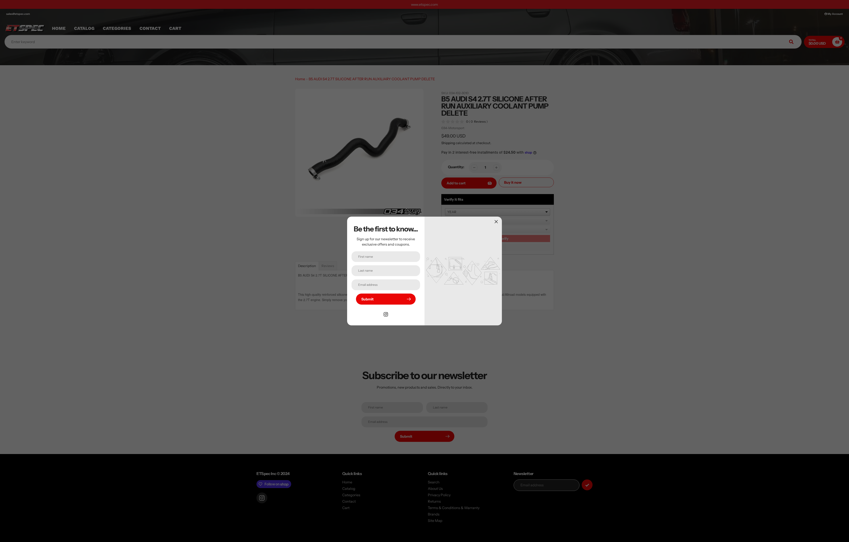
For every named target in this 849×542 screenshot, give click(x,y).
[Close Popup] (496, 221)
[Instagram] (386, 314)
